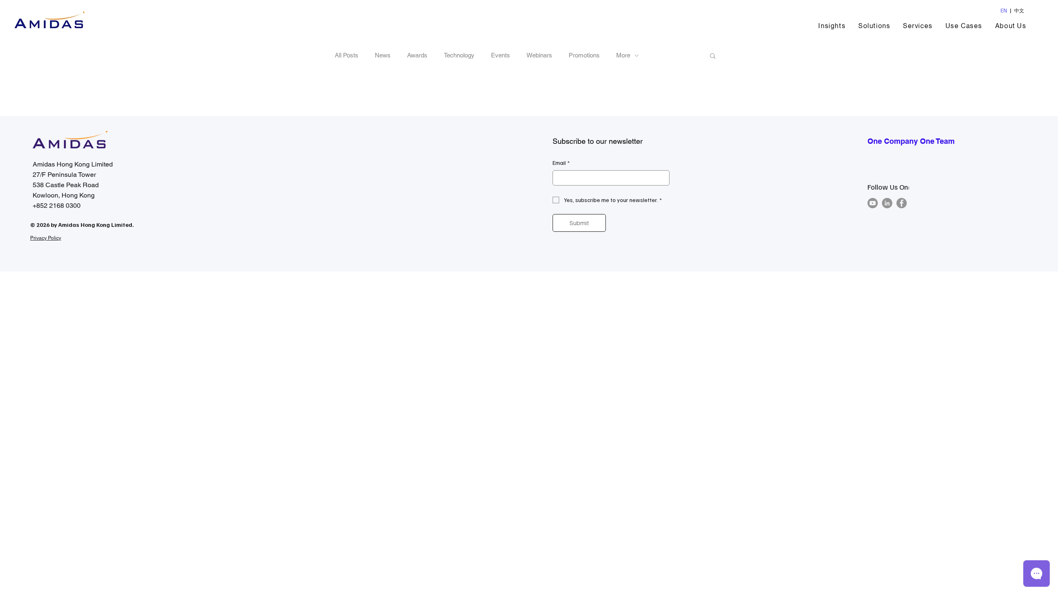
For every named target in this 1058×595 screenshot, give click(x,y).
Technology (459, 55)
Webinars (539, 55)
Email (561, 162)
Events (500, 55)
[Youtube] (872, 203)
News (383, 55)
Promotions (584, 55)
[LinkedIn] (887, 203)
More (623, 55)
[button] (874, 26)
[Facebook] (901, 203)
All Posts (346, 55)
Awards (417, 55)
